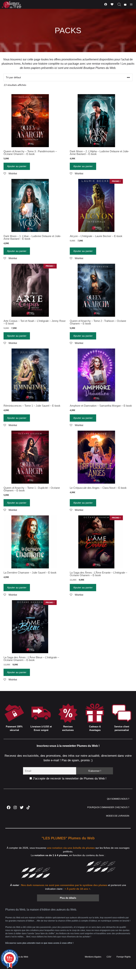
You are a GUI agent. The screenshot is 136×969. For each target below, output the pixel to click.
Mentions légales (93, 957)
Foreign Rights (124, 957)
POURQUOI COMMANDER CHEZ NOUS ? (108, 807)
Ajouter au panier (16, 166)
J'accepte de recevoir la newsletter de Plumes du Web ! (69, 778)
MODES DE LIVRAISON (117, 816)
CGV (109, 957)
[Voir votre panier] (125, 4)
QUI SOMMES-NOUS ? (118, 799)
